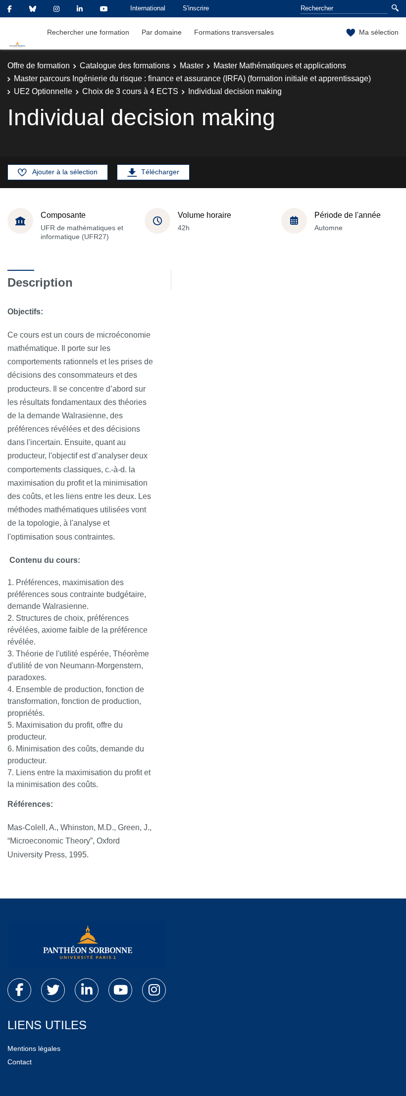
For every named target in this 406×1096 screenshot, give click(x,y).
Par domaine (162, 32)
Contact (19, 1062)
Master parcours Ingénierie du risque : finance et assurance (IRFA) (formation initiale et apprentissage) (192, 78)
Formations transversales (234, 32)
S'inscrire (196, 8)
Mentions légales (33, 1048)
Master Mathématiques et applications (279, 65)
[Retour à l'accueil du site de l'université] (86, 944)
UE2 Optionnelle (43, 91)
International (147, 8)
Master (191, 65)
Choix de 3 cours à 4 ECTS (130, 91)
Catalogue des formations (125, 65)
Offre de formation (38, 65)
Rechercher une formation (88, 32)
